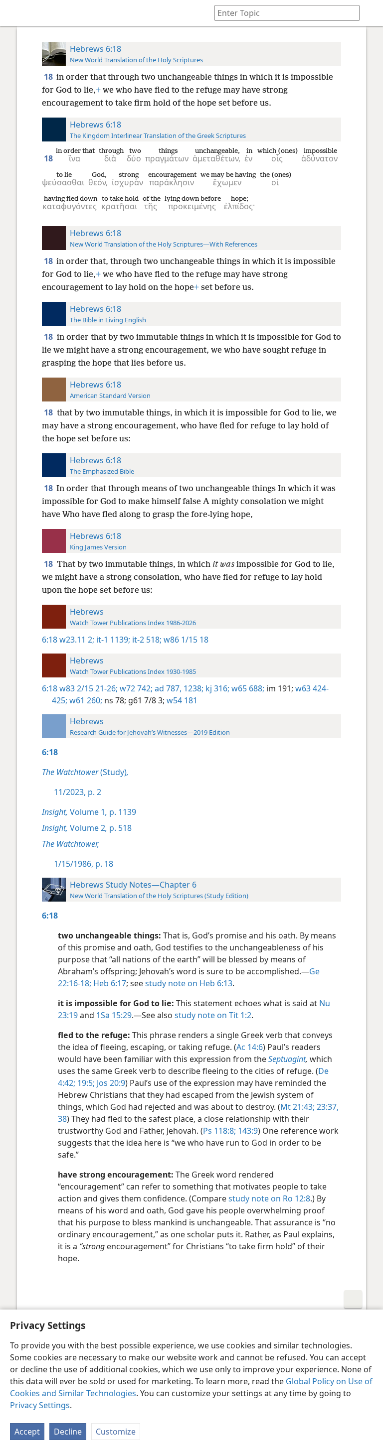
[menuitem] (15, 13)
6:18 (49, 639)
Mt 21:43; (297, 1106)
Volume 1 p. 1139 (89, 811)
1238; (192, 688)
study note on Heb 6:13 (188, 983)
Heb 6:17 (108, 983)
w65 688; (246, 688)
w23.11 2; (76, 639)
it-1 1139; (112, 639)
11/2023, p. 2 (77, 792)
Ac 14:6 (249, 1047)
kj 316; (216, 688)
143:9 (247, 1130)
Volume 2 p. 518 (87, 827)
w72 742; (135, 688)
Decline (68, 1431)
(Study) (85, 772)
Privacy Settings (40, 1405)
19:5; (85, 1082)
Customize (116, 1431)
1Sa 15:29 (114, 1015)
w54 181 (181, 700)
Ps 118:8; (219, 1130)
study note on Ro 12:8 (269, 1198)
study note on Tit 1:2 (213, 1015)
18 (49, 76)
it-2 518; (146, 639)
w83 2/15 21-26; (88, 688)
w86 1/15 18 (185, 639)
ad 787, (167, 688)
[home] (15, 13)
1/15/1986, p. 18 (83, 863)
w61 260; (84, 700)
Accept (27, 1431)
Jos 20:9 (110, 1082)
